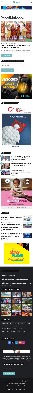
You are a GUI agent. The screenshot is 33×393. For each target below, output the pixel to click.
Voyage (17, 333)
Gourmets (10, 326)
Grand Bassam (17, 326)
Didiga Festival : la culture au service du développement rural (15, 46)
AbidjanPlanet (5, 43)
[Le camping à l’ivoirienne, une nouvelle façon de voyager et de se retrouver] (6, 307)
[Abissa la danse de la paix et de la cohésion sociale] (16, 307)
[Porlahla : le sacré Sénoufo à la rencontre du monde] (16, 300)
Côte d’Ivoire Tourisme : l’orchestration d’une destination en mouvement (21, 172)
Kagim (15, 328)
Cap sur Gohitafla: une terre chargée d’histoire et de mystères (21, 164)
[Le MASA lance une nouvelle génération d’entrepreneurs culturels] (27, 218)
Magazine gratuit (5, 331)
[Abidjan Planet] (16, 2)
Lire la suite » (6, 55)
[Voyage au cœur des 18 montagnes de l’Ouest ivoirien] (27, 300)
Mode (24, 331)
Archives (15, 385)
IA (22, 326)
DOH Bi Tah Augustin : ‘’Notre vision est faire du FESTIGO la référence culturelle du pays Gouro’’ (20, 158)
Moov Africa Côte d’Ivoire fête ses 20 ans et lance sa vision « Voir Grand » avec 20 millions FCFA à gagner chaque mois (11, 236)
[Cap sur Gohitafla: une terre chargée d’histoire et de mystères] (5, 166)
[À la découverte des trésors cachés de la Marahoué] (27, 313)
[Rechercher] (31, 2)
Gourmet (4, 326)
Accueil (4, 13)
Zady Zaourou (25, 333)
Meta (19, 331)
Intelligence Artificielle (7, 328)
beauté (11, 323)
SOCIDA (12, 333)
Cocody (17, 323)
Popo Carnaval (5, 333)
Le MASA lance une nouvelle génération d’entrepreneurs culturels (11, 216)
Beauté (20, 385)
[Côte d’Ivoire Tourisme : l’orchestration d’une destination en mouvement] (5, 172)
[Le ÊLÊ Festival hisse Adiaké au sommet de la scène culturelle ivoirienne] (16, 313)
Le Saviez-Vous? (26, 385)
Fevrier (28, 323)
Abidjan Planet (5, 323)
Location (20, 328)
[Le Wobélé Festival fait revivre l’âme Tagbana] (27, 307)
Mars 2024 (13, 331)
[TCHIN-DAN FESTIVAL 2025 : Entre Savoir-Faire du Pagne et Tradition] (6, 313)
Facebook (23, 323)
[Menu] (2, 2)
